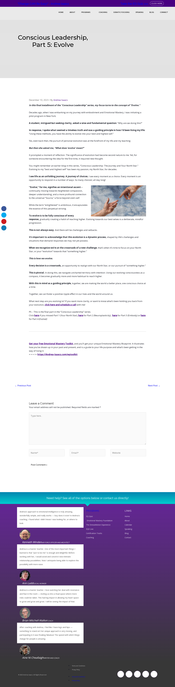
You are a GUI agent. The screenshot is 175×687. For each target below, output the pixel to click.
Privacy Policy (76, 670)
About (72, 12)
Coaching (103, 12)
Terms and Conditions (78, 666)
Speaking (139, 12)
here (36, 315)
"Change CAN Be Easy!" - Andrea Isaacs (43, 3)
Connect (164, 12)
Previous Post (23, 385)
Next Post (154, 385)
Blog (152, 12)
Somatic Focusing (121, 12)
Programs (85, 12)
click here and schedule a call (60, 304)
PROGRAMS (92, 510)
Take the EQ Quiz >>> (134, 3)
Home (61, 12)
